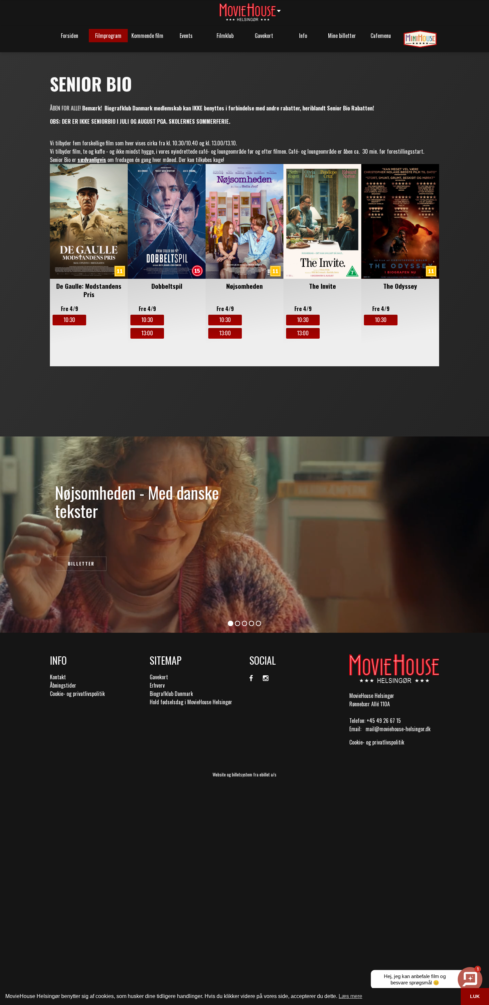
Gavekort (264, 36)
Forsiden (69, 36)
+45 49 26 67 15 (384, 721)
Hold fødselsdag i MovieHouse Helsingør (191, 702)
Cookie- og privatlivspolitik (77, 694)
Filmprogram (108, 36)
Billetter (81, 563)
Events (186, 36)
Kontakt (58, 677)
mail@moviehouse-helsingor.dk (398, 729)
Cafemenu (381, 36)
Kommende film (147, 36)
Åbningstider (63, 685)
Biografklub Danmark (171, 694)
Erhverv (157, 685)
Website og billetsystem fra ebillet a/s (244, 774)
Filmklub (225, 36)
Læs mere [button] (350, 996)
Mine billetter (342, 36)
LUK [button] (475, 996)
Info (303, 36)
